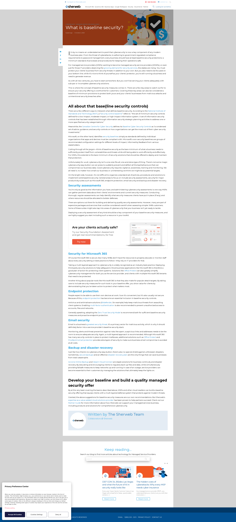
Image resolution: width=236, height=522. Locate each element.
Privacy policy (10, 508)
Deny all (58, 514)
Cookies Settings (36, 514)
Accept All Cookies (15, 514)
